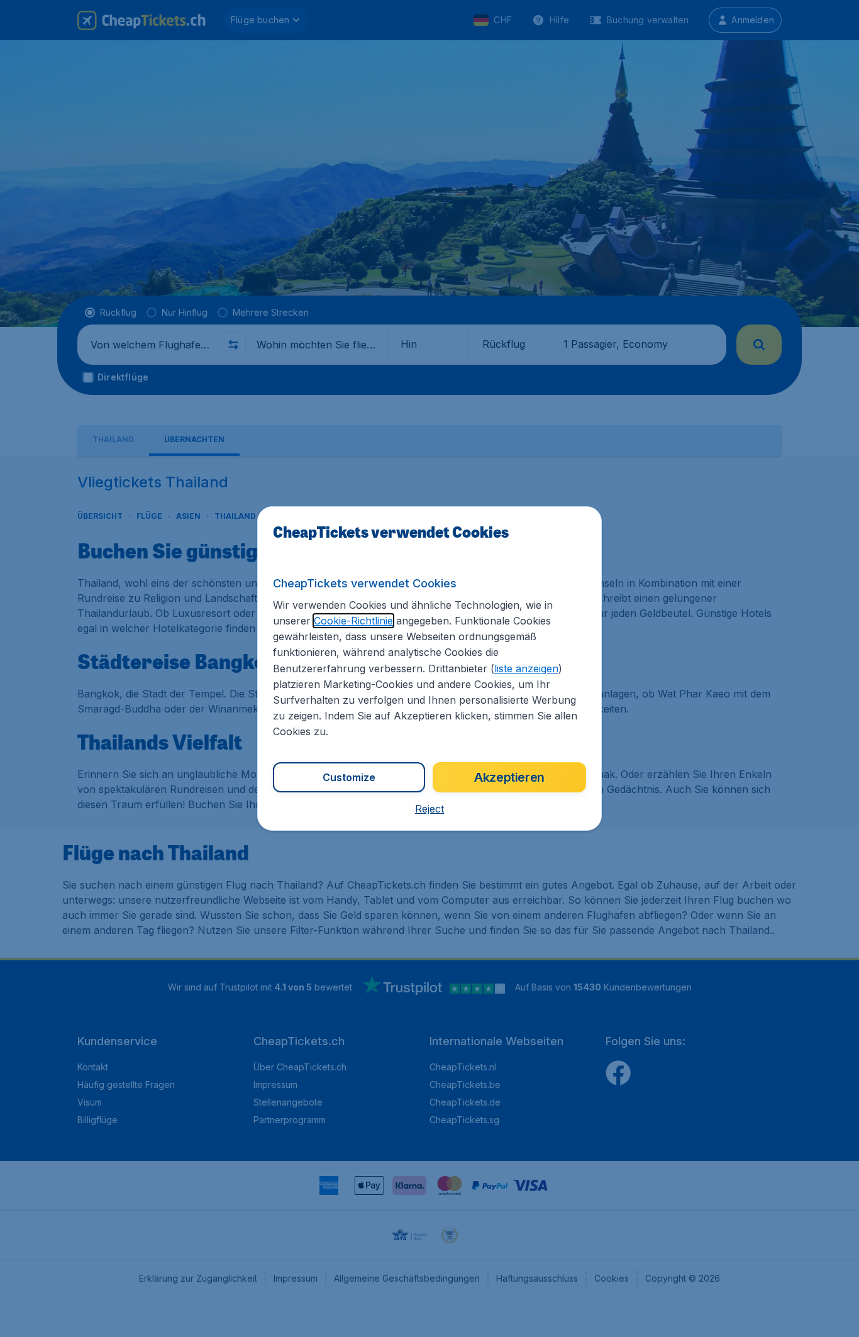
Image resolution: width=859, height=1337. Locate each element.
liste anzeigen (526, 668)
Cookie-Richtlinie (353, 620)
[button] (429, 808)
